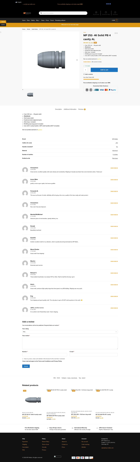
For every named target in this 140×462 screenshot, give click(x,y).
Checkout (115, 14)
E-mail (72, 351)
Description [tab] (58, 109)
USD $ (3, 21)
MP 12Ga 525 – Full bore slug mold (81, 414)
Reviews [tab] (81, 109)
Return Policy (45, 441)
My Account (96, 14)
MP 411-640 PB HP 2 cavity (103, 414)
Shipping (24, 444)
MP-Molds (115, 139)
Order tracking (85, 444)
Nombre (25, 351)
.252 (116, 143)
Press (63, 447)
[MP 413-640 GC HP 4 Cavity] (115, 33)
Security (44, 447)
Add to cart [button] (33, 421)
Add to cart (104, 70)
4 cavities (115, 154)
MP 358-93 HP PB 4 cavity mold (55, 415)
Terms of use (45, 444)
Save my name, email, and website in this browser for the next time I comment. (44, 358)
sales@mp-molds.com (107, 448)
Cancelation (25, 447)
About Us (64, 441)
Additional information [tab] (70, 109)
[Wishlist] (42, 391)
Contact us (65, 444)
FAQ (23, 450)
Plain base (115, 158)
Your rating (25, 328)
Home (23, 29)
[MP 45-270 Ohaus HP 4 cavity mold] (117, 33)
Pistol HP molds (51, 413)
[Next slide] (77, 60)
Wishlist (84, 447)
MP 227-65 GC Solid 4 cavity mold (31, 414)
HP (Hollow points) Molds (54, 412)
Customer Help (106, 14)
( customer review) (96, 61)
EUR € (3, 24)
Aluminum (115, 150)
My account (85, 441)
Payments (25, 441)
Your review (26, 335)
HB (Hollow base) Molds (77, 411)
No (117, 146)
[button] (115, 20)
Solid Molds (35, 29)
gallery (99, 59)
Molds (28, 29)
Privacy (44, 450)
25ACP (83, 378)
